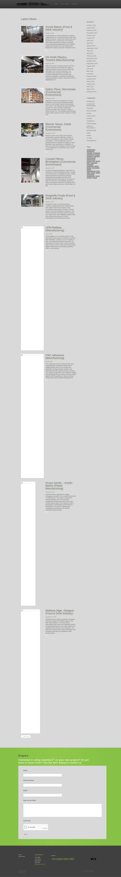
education (97, 156)
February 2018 (91, 30)
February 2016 (91, 56)
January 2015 (91, 79)
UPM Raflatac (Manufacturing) (55, 229)
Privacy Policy (22, 871)
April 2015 (90, 74)
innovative (90, 164)
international (95, 168)
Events (89, 113)
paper (93, 173)
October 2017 (91, 35)
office (88, 173)
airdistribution (91, 150)
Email (25, 790)
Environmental (91, 111)
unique (95, 178)
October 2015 (91, 61)
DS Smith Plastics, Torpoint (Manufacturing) (60, 58)
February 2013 (91, 92)
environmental (91, 158)
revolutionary (91, 176)
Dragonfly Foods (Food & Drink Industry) (60, 197)
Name (25, 770)
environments (91, 160)
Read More (46, 50)
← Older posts (26, 736)
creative (97, 155)
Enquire (74, 4)
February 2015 (91, 76)
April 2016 (90, 53)
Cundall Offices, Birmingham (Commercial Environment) (60, 161)
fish (94, 161)
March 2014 (90, 81)
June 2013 (90, 86)
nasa (98, 171)
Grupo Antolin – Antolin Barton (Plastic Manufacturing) (59, 485)
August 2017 (91, 38)
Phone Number (28, 780)
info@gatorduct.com (40, 864)
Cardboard (96, 153)
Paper (89, 133)
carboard (89, 153)
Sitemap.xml (21, 872)
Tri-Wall (89, 138)
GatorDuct (35, 4)
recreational (90, 174)
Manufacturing (91, 130)
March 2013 (90, 89)
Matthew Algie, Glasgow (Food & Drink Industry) (60, 612)
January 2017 (91, 46)
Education (90, 108)
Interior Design (91, 123)
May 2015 (90, 71)
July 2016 (90, 51)
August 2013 (91, 84)
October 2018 (91, 25)
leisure (89, 169)
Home (56, 4)
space (97, 176)
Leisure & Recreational (91, 127)
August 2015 (91, 66)
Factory (89, 161)
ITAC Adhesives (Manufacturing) (55, 356)
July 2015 (90, 69)
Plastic (89, 135)
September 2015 (92, 63)
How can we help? (29, 800)
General (89, 118)
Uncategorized (91, 140)
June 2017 (90, 40)
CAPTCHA (27, 821)
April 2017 (90, 43)
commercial (90, 155)
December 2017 (92, 33)
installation (90, 166)
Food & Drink (91, 116)
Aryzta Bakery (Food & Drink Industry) (59, 28)
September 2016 (92, 48)
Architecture (91, 101)
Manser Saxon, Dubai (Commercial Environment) (58, 127)
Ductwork (90, 156)
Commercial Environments (91, 105)
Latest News (64, 4)
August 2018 (91, 28)
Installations (90, 121)
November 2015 (92, 58)
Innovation (94, 163)
